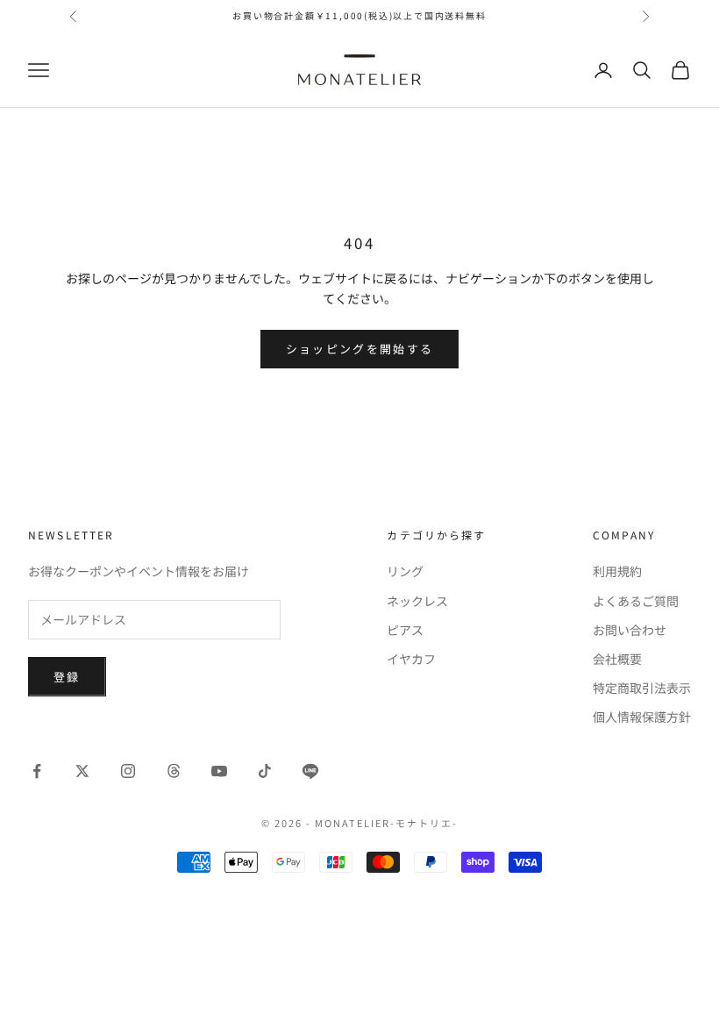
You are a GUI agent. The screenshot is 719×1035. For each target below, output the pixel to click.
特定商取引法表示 (642, 687)
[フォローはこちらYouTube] (219, 771)
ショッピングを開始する (360, 348)
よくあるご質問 (636, 601)
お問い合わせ (629, 630)
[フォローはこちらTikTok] (265, 771)
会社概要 (617, 658)
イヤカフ (411, 658)
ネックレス (417, 601)
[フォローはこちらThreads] (173, 771)
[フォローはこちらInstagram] (128, 771)
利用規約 (617, 571)
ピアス (405, 630)
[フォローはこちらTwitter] (82, 771)
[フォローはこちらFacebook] (37, 771)
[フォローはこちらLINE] (310, 771)
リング (405, 571)
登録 (67, 676)
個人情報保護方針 (642, 716)
